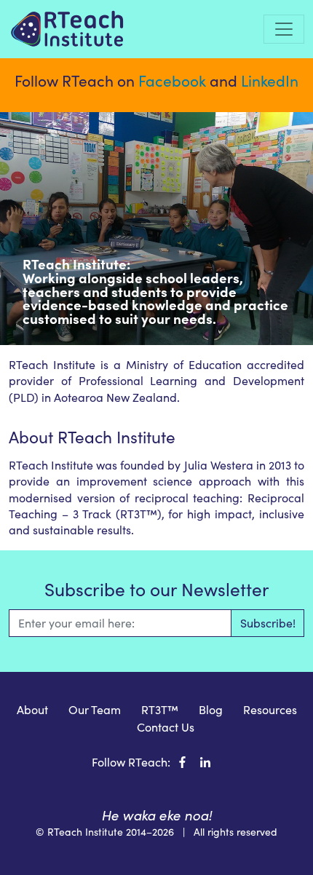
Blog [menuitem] (211, 709)
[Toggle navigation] (284, 29)
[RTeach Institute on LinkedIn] (205, 761)
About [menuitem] (32, 709)
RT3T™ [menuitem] (159, 709)
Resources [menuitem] (270, 709)
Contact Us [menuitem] (165, 727)
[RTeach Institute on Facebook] (182, 761)
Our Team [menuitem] (94, 709)
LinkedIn (269, 80)
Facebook (172, 80)
